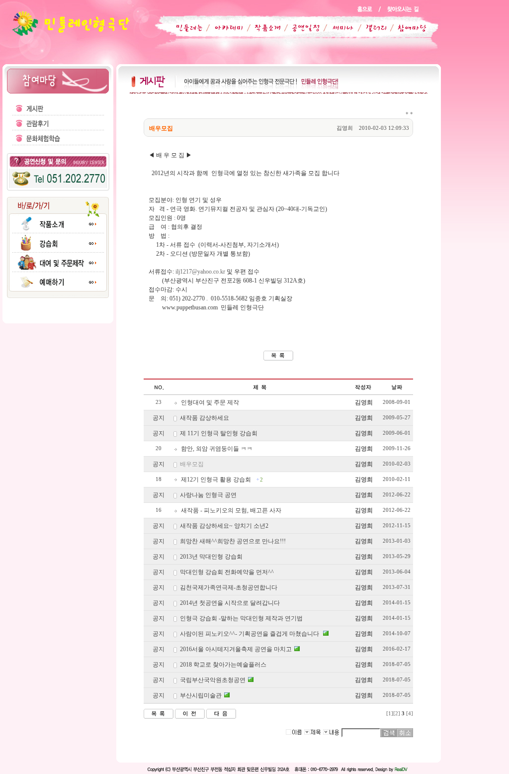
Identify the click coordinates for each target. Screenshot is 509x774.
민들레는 (187, 27)
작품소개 (263, 27)
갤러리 (371, 27)
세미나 (337, 27)
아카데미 (226, 27)
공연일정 (300, 27)
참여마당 (405, 27)
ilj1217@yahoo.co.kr (200, 271)
